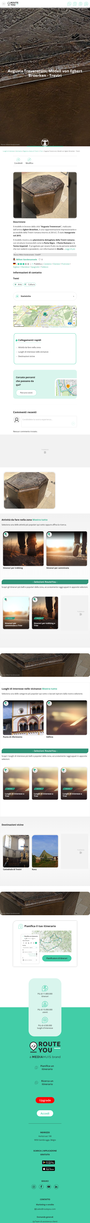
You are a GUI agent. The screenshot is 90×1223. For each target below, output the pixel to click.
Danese (56, 264)
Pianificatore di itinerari (56, 958)
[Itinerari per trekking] (23, 548)
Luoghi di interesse (8, 151)
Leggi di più (70, 249)
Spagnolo (35, 267)
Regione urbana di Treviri (31, 151)
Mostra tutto (39, 519)
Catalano (48, 264)
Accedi (45, 1113)
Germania (19, 151)
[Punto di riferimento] (23, 717)
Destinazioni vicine (26, 356)
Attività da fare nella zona (29, 347)
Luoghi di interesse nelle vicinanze (33, 352)
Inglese (16, 267)
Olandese (25, 267)
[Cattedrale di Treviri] (16, 851)
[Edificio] (66, 717)
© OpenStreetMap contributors (67, 327)
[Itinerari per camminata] (66, 548)
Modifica (29, 163)
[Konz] (45, 851)
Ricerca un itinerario (47, 1082)
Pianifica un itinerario (47, 1067)
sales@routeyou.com (46, 1209)
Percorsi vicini (26, 392)
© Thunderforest (53, 327)
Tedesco (44, 267)
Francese (65, 264)
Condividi (18, 163)
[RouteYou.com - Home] (13, 4)
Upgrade (45, 1100)
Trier (41, 151)
